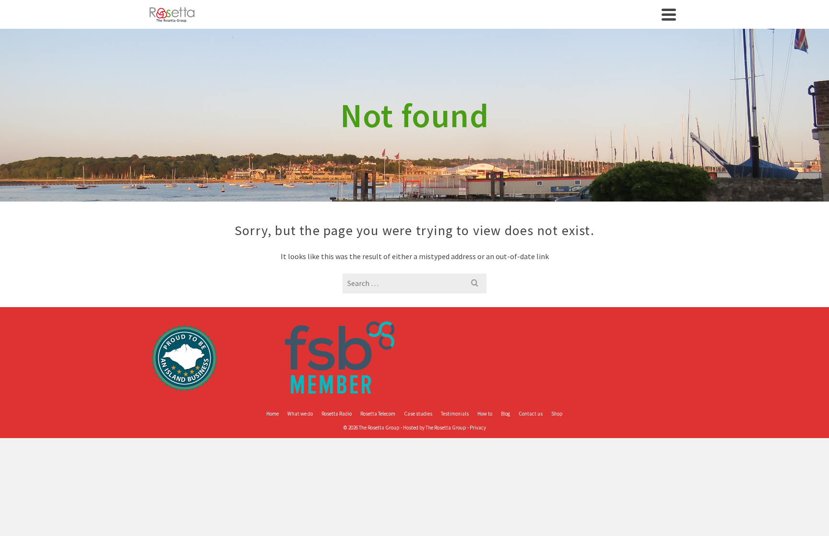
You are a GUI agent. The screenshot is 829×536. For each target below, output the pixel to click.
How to (484, 413)
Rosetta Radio (336, 413)
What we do (300, 413)
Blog (505, 413)
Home (272, 413)
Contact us (531, 413)
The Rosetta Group (446, 427)
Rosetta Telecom (377, 413)
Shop (557, 413)
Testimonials (455, 413)
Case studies (418, 413)
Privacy (478, 427)
